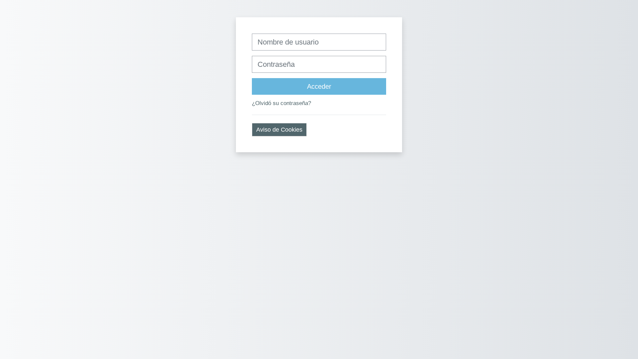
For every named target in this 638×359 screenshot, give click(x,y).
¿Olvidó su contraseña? (281, 103)
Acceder (319, 86)
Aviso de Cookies (279, 129)
